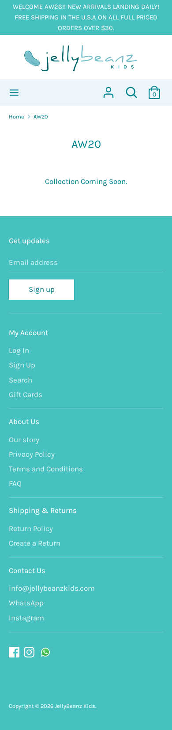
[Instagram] (30, 652)
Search (20, 379)
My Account (28, 332)
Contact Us (27, 570)
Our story (24, 439)
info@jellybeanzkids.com (52, 588)
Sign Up (22, 364)
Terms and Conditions (46, 468)
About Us (24, 421)
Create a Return (34, 543)
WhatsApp (26, 602)
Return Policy (31, 528)
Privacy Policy (32, 454)
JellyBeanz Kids (75, 706)
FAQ (15, 483)
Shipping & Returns (43, 510)
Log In (19, 350)
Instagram (26, 617)
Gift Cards (25, 394)
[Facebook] (15, 652)
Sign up (42, 289)
